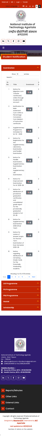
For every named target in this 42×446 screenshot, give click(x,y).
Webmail (5, 2)
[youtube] (24, 41)
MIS (12, 2)
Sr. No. (7, 83)
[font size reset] (30, 6)
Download (30, 84)
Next (33, 277)
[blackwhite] (8, 41)
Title (15, 84)
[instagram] (19, 41)
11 (29, 277)
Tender (25, 2)
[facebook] (13, 41)
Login (18, 2)
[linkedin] (3, 41)
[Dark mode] (39, 6)
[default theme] (36, 6)
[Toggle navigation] (3, 47)
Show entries (20, 74)
